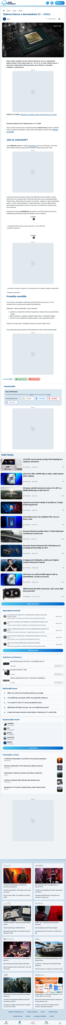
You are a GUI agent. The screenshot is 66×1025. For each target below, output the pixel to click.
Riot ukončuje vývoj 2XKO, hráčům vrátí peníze (16, 963)
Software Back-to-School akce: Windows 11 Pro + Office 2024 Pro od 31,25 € (48, 995)
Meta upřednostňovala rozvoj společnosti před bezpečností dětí (16, 932)
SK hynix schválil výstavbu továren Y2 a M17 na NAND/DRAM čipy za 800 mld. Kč (42, 489)
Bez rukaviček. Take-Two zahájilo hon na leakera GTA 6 (46, 886)
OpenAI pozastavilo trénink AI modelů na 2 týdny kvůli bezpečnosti (43, 503)
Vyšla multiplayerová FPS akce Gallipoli (46, 928)
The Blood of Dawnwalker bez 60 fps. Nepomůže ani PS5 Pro (48, 891)
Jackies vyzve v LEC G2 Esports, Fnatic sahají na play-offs (17, 959)
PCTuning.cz (7, 782)
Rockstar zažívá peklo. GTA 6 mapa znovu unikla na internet (23, 766)
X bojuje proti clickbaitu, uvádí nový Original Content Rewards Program (41, 561)
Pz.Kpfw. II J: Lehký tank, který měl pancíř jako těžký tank (48, 964)
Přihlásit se (59, 3)
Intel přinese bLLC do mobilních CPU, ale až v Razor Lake (41, 518)
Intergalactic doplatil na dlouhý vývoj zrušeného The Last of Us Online (17, 1005)
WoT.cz (6, 789)
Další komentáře (33, 650)
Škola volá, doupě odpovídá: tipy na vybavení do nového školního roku (48, 1000)
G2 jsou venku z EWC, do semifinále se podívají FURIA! (16, 896)
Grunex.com (7, 760)
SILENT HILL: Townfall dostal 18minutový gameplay (46, 923)
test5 (8, 19)
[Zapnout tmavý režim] (51, 2)
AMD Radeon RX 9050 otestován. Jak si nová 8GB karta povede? (43, 590)
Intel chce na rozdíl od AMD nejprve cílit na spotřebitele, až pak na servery (40, 575)
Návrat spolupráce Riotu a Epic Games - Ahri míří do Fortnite (17, 968)
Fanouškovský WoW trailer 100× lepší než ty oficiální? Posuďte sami (47, 896)
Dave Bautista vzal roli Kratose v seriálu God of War (48, 932)
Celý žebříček (33, 748)
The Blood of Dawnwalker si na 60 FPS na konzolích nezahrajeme (25, 759)
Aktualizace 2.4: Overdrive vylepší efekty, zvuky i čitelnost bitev (24, 787)
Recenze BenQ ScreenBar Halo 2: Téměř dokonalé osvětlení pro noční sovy (43, 532)
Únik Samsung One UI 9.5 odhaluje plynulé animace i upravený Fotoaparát (47, 1005)
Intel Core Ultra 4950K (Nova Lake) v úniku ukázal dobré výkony (43, 475)
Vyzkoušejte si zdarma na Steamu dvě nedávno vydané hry (23, 773)
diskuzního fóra (33, 145)
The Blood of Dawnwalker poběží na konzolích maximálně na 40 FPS (16, 1000)
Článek (8, 10)
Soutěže (20, 10)
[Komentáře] (59, 19)
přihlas (31, 394)
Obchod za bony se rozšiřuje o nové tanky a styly (48, 969)
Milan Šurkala (27, 467)
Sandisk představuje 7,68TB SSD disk (14, 928)
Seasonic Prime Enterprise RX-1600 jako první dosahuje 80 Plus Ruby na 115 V (41, 547)
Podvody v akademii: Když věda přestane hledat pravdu (22, 780)
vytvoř (49, 394)
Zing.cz (6, 775)
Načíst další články (33, 604)
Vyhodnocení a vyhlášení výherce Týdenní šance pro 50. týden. (38, 114)
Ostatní (14, 10)
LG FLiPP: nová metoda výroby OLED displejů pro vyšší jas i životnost (43, 460)
